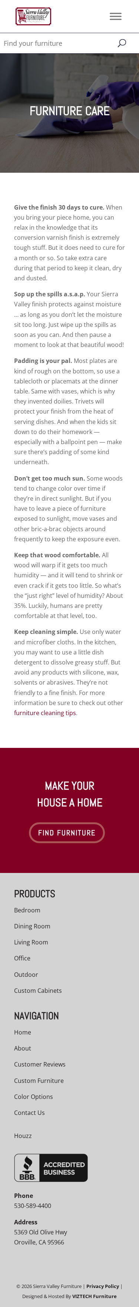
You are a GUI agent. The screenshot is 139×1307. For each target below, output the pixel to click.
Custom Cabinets (38, 990)
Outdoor (26, 974)
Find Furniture (67, 833)
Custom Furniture (39, 1081)
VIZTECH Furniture (94, 1296)
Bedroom (27, 910)
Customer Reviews (40, 1064)
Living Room (31, 942)
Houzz (23, 1136)
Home (22, 1032)
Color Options (33, 1097)
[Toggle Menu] (116, 16)
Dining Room (32, 926)
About (22, 1048)
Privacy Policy (102, 1286)
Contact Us (29, 1113)
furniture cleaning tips (45, 713)
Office (22, 958)
